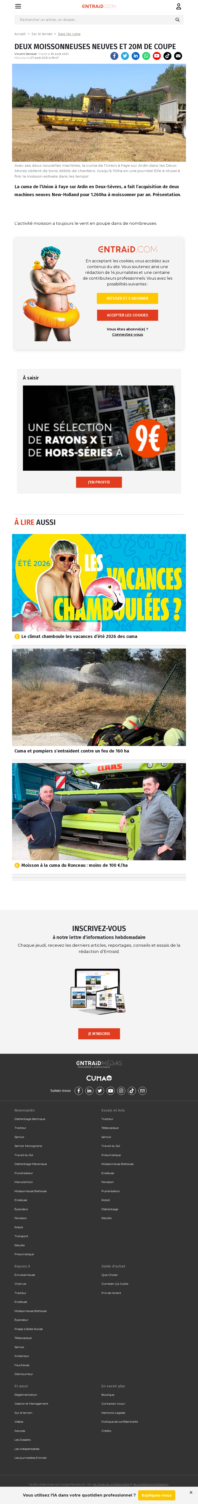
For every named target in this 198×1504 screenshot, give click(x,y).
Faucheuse (21, 1365)
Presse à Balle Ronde (28, 1329)
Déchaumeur (23, 1374)
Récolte (19, 1245)
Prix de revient (111, 1293)
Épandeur (21, 1209)
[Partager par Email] (178, 56)
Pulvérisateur (23, 1173)
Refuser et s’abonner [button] (127, 298)
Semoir (19, 1137)
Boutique (107, 1394)
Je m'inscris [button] (99, 1033)
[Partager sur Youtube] (157, 56)
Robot (18, 1227)
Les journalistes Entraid (30, 1457)
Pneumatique (24, 1254)
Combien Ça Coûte (114, 1283)
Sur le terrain (42, 34)
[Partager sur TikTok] (167, 56)
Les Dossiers (22, 1439)
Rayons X (22, 1266)
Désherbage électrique (29, 1119)
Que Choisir (109, 1275)
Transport (21, 1236)
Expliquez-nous (157, 1495)
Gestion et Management (31, 1403)
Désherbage (109, 1209)
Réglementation (25, 1394)
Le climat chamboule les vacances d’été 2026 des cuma (79, 636)
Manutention (23, 1182)
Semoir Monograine (28, 1146)
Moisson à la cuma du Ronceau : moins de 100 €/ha (74, 865)
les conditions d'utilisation (151, 1484)
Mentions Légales (113, 1412)
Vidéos (18, 1421)
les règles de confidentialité (111, 1484)
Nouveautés (24, 1110)
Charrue (20, 1283)
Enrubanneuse (24, 1275)
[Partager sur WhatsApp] (146, 56)
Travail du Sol (23, 1155)
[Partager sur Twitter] (125, 56)
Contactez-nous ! (113, 1403)
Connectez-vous (127, 334)
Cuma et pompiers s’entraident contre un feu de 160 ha (71, 751)
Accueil (20, 34)
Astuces (19, 1431)
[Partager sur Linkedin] (136, 56)
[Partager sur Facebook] (114, 56)
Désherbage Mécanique (30, 1164)
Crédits (106, 1431)
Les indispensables (26, 1449)
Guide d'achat (113, 1266)
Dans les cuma (69, 34)
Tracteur (20, 1128)
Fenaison (20, 1218)
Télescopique (110, 1128)
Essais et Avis (113, 1110)
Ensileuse (20, 1200)
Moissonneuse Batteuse (30, 1191)
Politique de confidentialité (119, 1421)
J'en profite (99, 482)
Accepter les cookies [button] (127, 315)
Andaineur (21, 1356)
